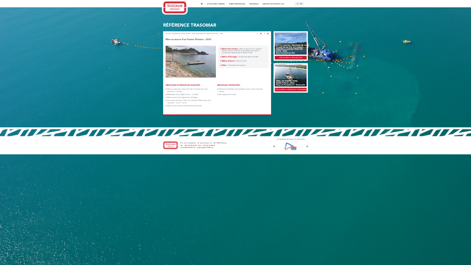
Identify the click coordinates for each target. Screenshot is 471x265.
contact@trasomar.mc (188, 147)
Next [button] (307, 146)
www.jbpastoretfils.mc (205, 147)
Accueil (201, 4)
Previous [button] (274, 146)
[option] (290, 146)
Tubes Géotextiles (237, 4)
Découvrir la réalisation (290, 58)
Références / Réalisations (181, 33)
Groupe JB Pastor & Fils (273, 4)
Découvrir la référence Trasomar (290, 90)
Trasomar (253, 4)
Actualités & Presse (216, 4)
